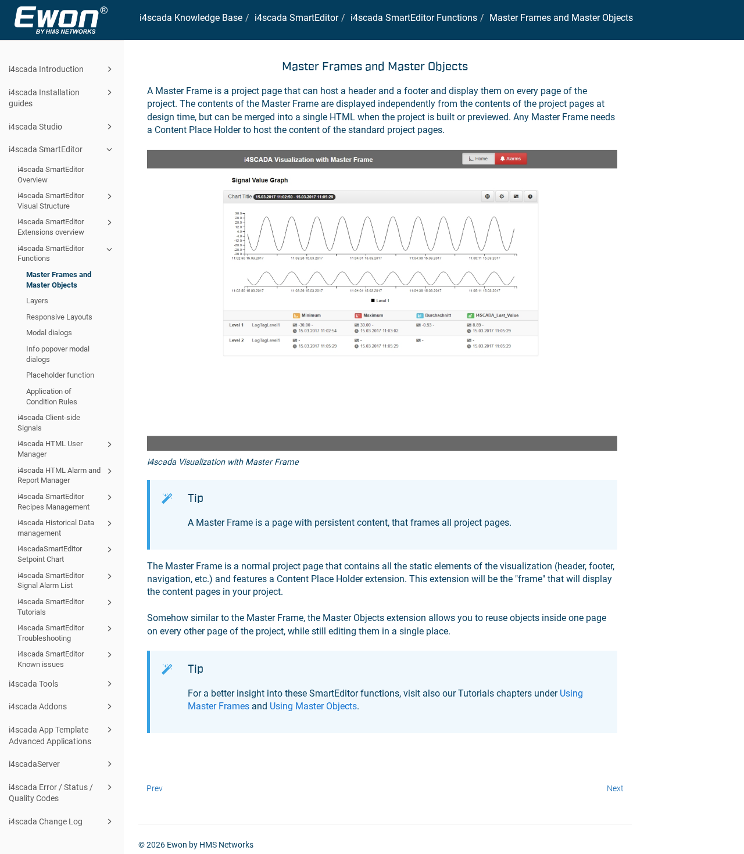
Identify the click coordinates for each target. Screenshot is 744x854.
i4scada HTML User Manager (50, 448)
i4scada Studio (35, 126)
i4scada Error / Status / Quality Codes (51, 793)
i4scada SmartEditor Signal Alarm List (50, 580)
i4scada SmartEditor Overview (50, 174)
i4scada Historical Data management (55, 527)
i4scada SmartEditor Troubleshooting (50, 633)
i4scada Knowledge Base (191, 17)
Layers (37, 300)
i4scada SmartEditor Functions (50, 253)
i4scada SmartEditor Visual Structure (50, 200)
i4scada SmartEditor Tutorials (50, 606)
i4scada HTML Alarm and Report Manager (59, 475)
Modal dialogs (49, 332)
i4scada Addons (38, 706)
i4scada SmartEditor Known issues (50, 659)
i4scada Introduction (46, 69)
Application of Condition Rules (51, 396)
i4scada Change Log (46, 821)
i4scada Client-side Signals (48, 422)
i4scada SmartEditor (46, 149)
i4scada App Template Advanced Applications (50, 735)
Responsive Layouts (59, 317)
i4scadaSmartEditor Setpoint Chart (49, 554)
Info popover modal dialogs (58, 354)
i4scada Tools (33, 683)
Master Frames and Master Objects (58, 279)
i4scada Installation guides (44, 98)
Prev (154, 788)
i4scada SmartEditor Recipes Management (53, 501)
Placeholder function (60, 375)
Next (615, 788)
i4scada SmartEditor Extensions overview (50, 226)
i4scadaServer (34, 764)
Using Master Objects (313, 706)
